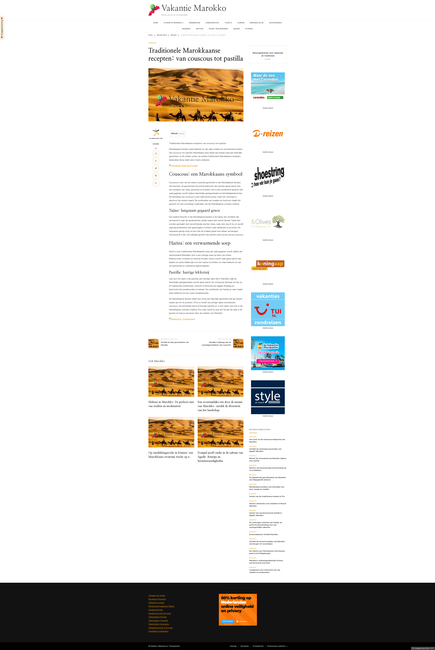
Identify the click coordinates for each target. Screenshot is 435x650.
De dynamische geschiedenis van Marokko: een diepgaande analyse (267, 478)
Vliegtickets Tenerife (158, 620)
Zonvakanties (212, 23)
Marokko (186, 29)
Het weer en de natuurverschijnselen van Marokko (267, 440)
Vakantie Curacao (156, 602)
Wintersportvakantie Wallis (161, 606)
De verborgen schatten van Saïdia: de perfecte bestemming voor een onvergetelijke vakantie (265, 524)
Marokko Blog (257, 23)
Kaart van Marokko (218, 29)
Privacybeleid (174, 646)
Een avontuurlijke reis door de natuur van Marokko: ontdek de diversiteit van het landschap (220, 406)
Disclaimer (244, 646)
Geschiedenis (275, 23)
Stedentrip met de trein (159, 613)
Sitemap (249, 29)
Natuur (199, 29)
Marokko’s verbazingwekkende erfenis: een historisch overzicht (266, 561)
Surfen (241, 23)
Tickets (228, 23)
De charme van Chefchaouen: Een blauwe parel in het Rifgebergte (267, 552)
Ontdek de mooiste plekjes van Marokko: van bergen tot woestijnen (267, 542)
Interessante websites (276, 646)
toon (181, 133)
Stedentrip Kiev (155, 609)
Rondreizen (194, 23)
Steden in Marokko (173, 23)
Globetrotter (156, 138)
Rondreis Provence (157, 599)
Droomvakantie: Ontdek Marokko (263, 534)
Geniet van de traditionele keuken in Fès (267, 496)
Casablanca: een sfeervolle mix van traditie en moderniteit (264, 571)
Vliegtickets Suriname (158, 624)
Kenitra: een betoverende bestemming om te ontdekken (267, 469)
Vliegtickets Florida (157, 617)
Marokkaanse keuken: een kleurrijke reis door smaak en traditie (266, 488)
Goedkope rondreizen (158, 631)
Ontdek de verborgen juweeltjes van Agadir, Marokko (265, 450)
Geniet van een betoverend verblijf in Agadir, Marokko (265, 514)
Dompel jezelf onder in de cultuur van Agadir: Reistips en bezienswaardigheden (220, 456)
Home (155, 23)
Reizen (237, 29)
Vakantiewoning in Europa (160, 627)
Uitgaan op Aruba (156, 595)
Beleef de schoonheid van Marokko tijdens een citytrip (267, 459)
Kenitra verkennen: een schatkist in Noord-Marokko (268, 504)
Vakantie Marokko (193, 8)
